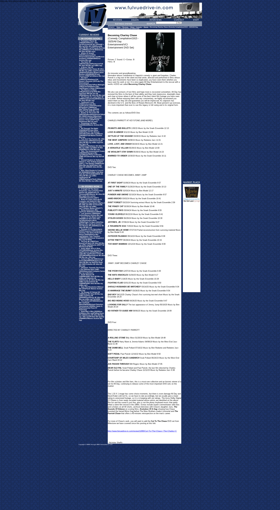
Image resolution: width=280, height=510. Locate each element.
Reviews (125, 27)
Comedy (139, 27)
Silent (132, 27)
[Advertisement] (191, 248)
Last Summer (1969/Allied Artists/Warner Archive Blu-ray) (91, 214)
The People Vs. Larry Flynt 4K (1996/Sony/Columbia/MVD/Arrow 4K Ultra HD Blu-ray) (91, 98)
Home (119, 27)
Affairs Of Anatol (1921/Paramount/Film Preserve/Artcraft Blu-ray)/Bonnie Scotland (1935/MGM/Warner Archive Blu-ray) (91, 56)
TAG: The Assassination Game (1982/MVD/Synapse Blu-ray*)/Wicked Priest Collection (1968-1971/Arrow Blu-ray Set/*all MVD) (92, 154)
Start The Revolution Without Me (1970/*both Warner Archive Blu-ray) (91, 288)
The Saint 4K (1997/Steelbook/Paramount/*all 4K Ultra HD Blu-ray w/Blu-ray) (91, 63)
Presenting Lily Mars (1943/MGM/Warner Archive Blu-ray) (91, 125)
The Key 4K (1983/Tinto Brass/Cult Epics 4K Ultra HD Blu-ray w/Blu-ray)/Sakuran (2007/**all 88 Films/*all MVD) (92, 244)
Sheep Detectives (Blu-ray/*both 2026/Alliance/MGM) (90, 211)
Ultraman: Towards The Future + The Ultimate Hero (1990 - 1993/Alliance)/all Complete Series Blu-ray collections (92, 270)
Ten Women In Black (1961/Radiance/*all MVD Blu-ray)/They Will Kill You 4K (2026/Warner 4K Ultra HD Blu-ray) (92, 92)
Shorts (146, 27)
